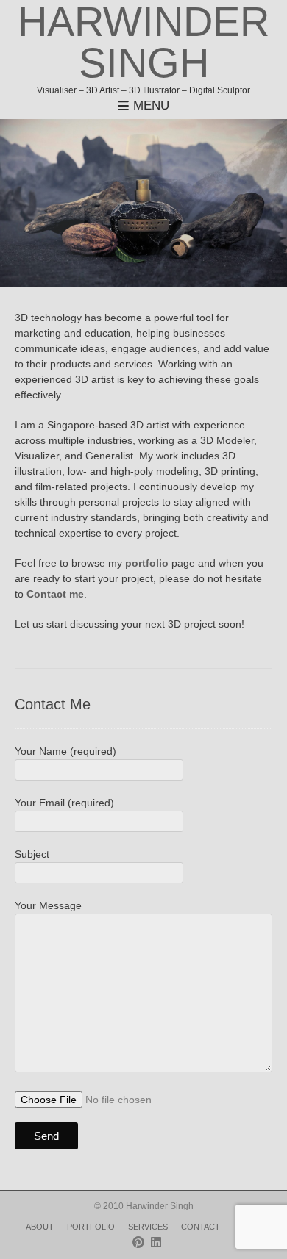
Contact (200, 1226)
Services (148, 1226)
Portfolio (91, 1226)
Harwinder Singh (143, 42)
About (40, 1226)
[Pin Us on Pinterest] (138, 1243)
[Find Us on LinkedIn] (156, 1243)
